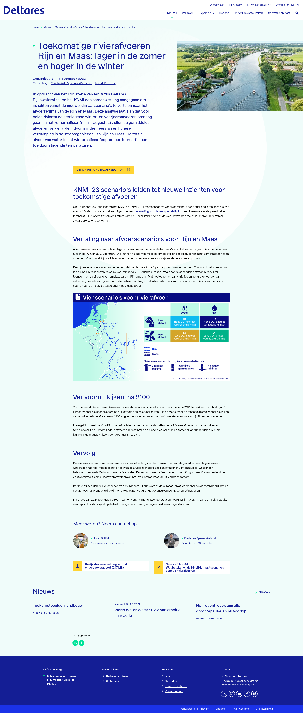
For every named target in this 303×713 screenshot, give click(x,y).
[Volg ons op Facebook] (247, 694)
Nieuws (47, 27)
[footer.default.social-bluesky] (254, 694)
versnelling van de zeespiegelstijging (158, 211)
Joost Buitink (105, 83)
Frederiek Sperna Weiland (71, 83)
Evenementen (217, 5)
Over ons (280, 5)
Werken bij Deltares (261, 5)
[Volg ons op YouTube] (239, 694)
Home (36, 27)
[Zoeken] (297, 13)
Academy (237, 5)
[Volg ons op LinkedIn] (224, 694)
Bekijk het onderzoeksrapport (101, 169)
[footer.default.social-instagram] (232, 694)
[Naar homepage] (24, 10)
